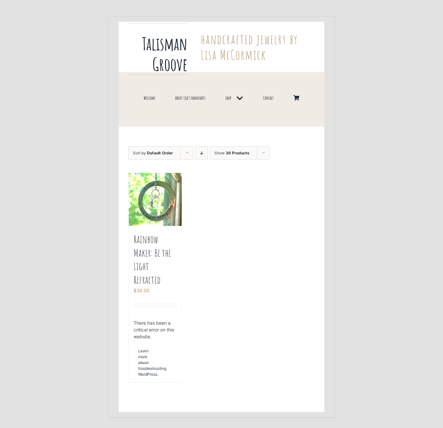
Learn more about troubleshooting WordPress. (146, 362)
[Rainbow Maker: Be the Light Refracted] (155, 199)
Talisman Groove (164, 53)
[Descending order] (201, 153)
